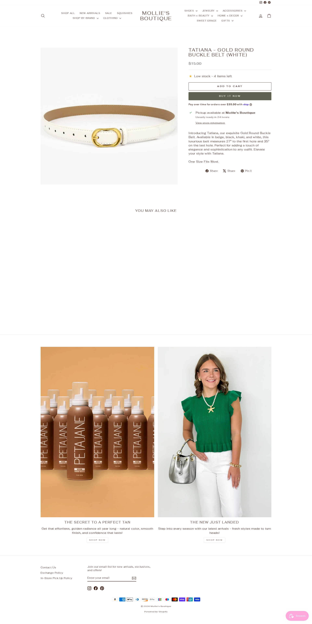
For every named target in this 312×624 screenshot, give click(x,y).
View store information (210, 122)
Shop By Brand (84, 18)
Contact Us (48, 567)
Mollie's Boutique (156, 16)
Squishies (125, 13)
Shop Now (97, 540)
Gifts (226, 20)
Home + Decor (229, 15)
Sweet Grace (207, 20)
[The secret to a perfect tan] (97, 432)
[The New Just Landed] (214, 432)
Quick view (68, 299)
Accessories (233, 10)
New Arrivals (90, 13)
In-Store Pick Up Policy (56, 578)
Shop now (214, 540)
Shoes (189, 10)
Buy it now (230, 96)
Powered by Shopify (156, 611)
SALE (108, 13)
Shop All (68, 13)
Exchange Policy (52, 572)
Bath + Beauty (199, 15)
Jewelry (208, 10)
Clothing (111, 18)
